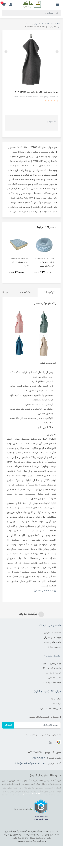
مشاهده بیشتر (30, 793)
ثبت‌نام (8, 725)
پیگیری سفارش (54, 646)
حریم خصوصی (54, 677)
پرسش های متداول (52, 663)
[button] (5, 4)
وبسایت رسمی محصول (45, 590)
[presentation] (57, 51)
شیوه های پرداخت (52, 642)
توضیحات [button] (49, 292)
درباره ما (57, 703)
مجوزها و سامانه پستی (50, 708)
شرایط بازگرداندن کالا (51, 668)
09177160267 (38, 758)
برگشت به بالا (28, 614)
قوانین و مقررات (53, 672)
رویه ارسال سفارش (52, 637)
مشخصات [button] (25, 292)
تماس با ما (56, 698)
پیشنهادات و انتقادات (51, 682)
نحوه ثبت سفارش (52, 632)
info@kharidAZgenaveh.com (30, 763)
